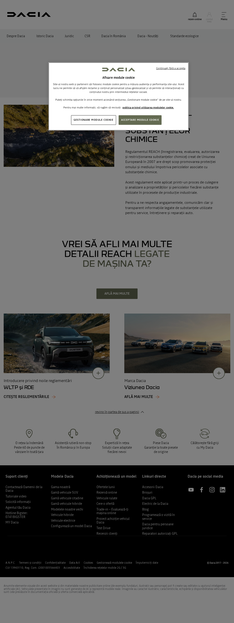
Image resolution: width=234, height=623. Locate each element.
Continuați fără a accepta (170, 68)
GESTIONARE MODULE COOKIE (94, 120)
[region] (118, 96)
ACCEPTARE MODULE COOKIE (140, 120)
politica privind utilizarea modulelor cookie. (148, 107)
